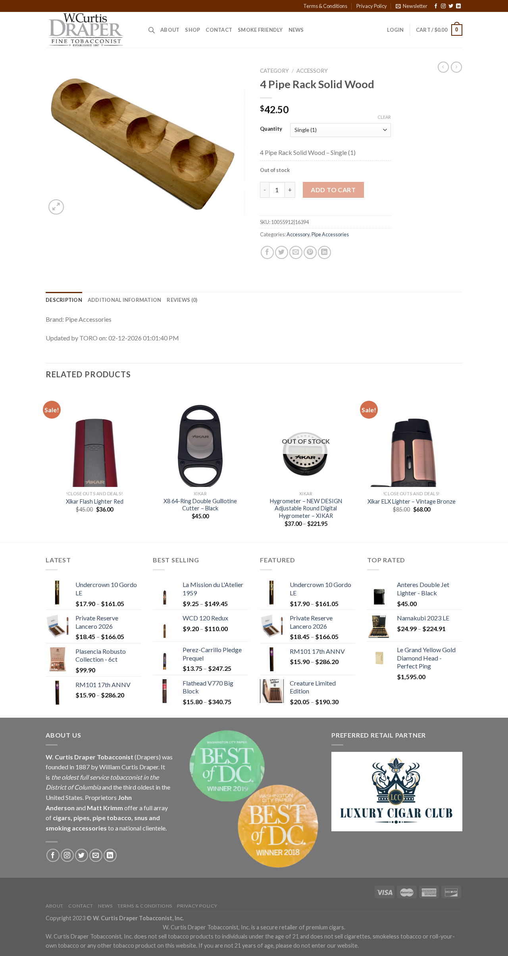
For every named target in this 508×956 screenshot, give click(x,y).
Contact (219, 30)
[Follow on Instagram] (443, 6)
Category (274, 71)
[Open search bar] (151, 30)
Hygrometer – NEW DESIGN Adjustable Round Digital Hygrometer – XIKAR (306, 508)
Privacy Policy (371, 6)
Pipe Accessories (330, 234)
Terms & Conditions (325, 6)
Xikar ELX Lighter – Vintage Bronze (412, 501)
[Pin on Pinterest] (310, 252)
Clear (384, 117)
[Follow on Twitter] (450, 6)
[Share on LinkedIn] (324, 252)
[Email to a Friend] (295, 252)
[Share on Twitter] (281, 252)
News (296, 30)
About (169, 30)
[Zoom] (56, 207)
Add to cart (333, 189)
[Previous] (46, 465)
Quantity (271, 129)
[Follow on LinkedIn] (458, 6)
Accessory (312, 71)
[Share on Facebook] (267, 252)
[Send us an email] (95, 855)
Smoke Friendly (260, 30)
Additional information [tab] (125, 300)
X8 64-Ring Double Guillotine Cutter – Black (200, 505)
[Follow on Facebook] (435, 6)
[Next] (460, 465)
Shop (192, 30)
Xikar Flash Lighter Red (94, 501)
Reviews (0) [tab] (182, 300)
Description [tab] (64, 300)
